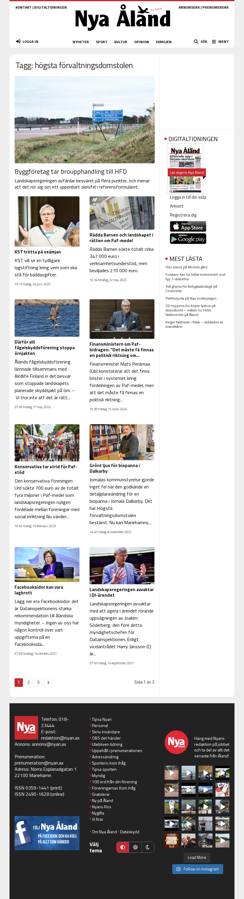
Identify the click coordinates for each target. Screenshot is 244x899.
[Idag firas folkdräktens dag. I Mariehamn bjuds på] (188, 807)
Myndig (98, 775)
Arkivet (177, 206)
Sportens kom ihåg (109, 763)
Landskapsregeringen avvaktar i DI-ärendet (122, 592)
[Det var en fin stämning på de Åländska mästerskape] (172, 773)
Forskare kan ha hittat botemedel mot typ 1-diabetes (195, 277)
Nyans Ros (101, 807)
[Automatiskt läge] (122, 847)
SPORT (101, 42)
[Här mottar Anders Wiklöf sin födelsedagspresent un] (188, 824)
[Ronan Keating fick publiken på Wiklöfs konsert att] (222, 807)
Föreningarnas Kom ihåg (113, 788)
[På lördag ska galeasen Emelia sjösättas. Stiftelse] (205, 841)
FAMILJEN (164, 42)
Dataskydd (129, 831)
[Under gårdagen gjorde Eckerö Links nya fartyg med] (205, 790)
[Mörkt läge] (148, 847)
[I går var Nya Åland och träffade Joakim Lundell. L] (188, 841)
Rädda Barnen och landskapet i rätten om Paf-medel (121, 237)
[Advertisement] (197, 90)
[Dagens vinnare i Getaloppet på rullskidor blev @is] (222, 841)
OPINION (141, 42)
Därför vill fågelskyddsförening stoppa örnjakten (45, 348)
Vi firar (97, 819)
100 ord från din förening (114, 782)
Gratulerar (101, 794)
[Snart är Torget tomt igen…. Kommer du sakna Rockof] (205, 807)
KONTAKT (23, 7)
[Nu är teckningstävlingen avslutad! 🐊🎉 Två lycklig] (172, 841)
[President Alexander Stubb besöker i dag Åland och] (172, 790)
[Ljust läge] (135, 847)
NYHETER (81, 42)
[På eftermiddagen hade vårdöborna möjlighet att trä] (222, 773)
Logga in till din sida (188, 197)
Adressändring (105, 757)
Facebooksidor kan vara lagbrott (39, 590)
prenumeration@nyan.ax (39, 762)
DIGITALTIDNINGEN (50, 7)
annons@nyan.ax (49, 744)
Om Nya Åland (104, 831)
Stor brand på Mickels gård (186, 267)
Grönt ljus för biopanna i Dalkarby (115, 468)
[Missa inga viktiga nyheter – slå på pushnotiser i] (222, 790)
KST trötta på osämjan (38, 251)
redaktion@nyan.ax (60, 737)
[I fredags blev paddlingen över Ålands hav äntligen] (188, 773)
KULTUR (120, 42)
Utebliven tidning (107, 744)
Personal (100, 725)
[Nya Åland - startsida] (123, 32)
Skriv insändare (106, 732)
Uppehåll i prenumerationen (117, 750)
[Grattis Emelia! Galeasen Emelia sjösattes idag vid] (205, 824)
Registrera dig (183, 215)
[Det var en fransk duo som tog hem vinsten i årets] (188, 790)
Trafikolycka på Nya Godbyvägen (191, 298)
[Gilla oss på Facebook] (47, 833)
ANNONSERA (189, 7)
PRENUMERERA (215, 7)
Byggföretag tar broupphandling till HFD (71, 171)
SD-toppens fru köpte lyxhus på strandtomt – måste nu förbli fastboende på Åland (190, 310)
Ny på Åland (102, 800)
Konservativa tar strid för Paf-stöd (46, 469)
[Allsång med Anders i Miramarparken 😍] (172, 824)
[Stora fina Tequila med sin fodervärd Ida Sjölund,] (172, 807)
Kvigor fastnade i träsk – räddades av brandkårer (194, 324)
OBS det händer (106, 738)
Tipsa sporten (104, 769)
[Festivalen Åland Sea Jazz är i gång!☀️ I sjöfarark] (205, 773)
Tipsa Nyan (102, 719)
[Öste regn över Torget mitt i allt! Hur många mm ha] (222, 824)
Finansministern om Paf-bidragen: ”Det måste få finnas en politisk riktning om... (122, 350)
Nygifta (98, 813)
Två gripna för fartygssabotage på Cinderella (191, 289)
